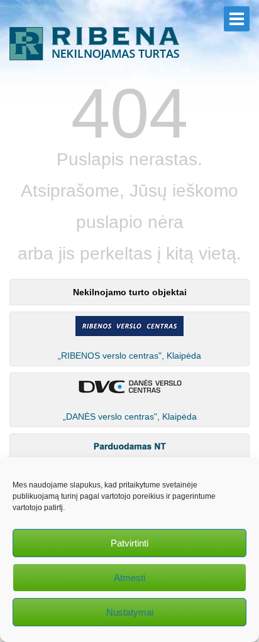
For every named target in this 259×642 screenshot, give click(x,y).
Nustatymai (129, 612)
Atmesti (129, 577)
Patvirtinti (129, 543)
